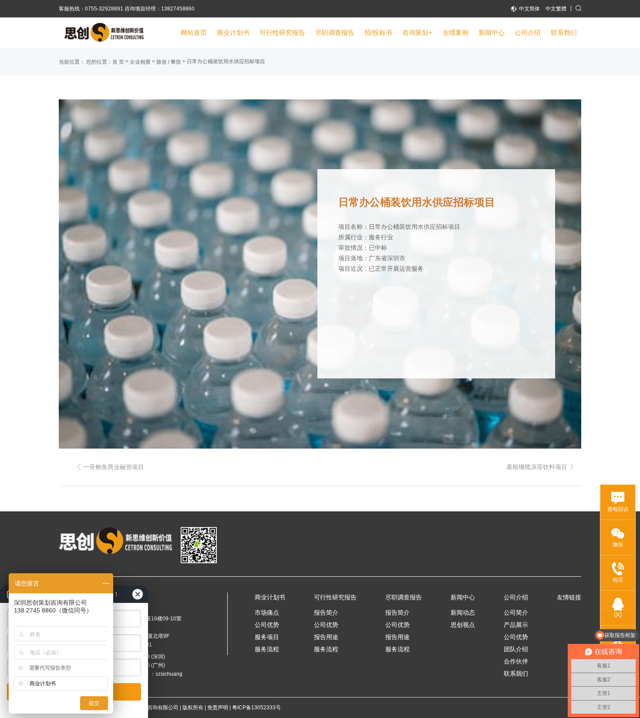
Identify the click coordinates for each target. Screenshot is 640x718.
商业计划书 (233, 32)
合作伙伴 (516, 661)
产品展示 (516, 624)
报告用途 (326, 636)
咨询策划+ (417, 32)
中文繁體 (556, 9)
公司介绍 (528, 32)
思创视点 (463, 624)
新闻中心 (491, 32)
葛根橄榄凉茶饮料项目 (536, 467)
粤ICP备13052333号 (256, 707)
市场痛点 (267, 612)
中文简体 (529, 9)
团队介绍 (516, 649)
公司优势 (267, 624)
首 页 (118, 62)
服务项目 (267, 636)
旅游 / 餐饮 (168, 62)
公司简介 (516, 612)
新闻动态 (463, 612)
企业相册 (140, 62)
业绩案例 (455, 32)
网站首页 (194, 32)
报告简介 (326, 612)
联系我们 (564, 32)
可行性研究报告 (282, 32)
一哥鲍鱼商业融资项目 (113, 467)
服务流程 (267, 649)
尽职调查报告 (334, 32)
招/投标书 (378, 32)
